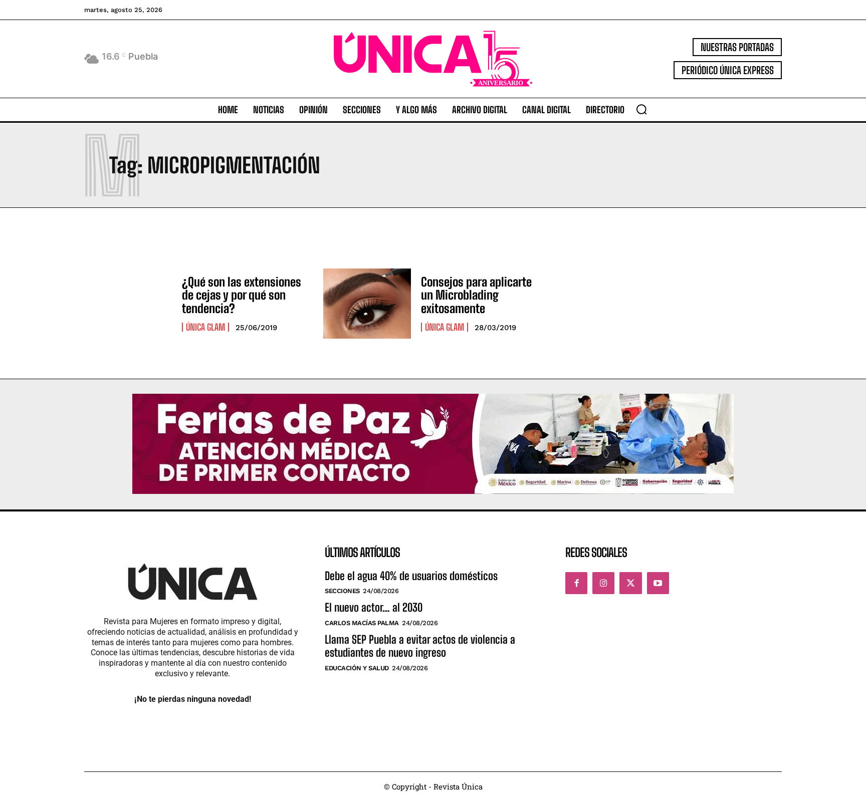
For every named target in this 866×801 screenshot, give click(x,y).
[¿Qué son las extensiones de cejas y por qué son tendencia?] (128, 304)
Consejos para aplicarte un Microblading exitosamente (476, 295)
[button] (641, 109)
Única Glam (205, 327)
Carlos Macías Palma (362, 623)
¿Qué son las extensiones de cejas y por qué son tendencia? (241, 295)
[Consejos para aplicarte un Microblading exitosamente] (367, 304)
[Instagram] (603, 583)
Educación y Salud (357, 668)
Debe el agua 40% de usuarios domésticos (411, 576)
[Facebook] (576, 583)
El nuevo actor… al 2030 (373, 607)
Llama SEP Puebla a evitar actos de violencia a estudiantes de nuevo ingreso (420, 646)
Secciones (342, 591)
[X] (630, 583)
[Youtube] (658, 583)
